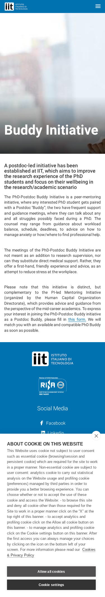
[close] (96, 435)
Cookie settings (51, 585)
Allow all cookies (51, 572)
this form (76, 319)
